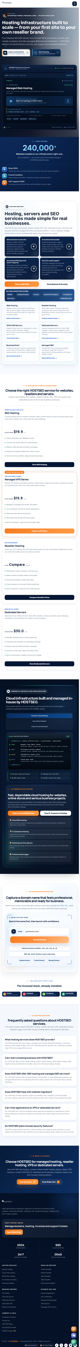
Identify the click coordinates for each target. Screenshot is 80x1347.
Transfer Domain (39, 960)
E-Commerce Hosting (9, 1279)
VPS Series (6, 1293)
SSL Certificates (46, 1297)
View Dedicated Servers (39, 664)
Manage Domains (54, 960)
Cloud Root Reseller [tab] (39, 721)
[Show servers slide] (8, 127)
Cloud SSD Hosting (8, 1273)
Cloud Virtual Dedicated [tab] (39, 726)
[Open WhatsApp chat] (73, 1342)
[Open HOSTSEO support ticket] (73, 1329)
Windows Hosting (8, 1283)
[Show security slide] (10, 127)
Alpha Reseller (46, 1276)
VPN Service (45, 1303)
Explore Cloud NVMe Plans (23, 813)
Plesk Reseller (45, 1279)
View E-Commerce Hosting (55, 813)
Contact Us (6, 1320)
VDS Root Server (8, 1297)
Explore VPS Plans (39, 531)
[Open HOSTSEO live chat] (73, 1335)
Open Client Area (14, 1232)
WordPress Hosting (8, 1276)
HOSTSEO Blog (7, 1324)
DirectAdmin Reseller (48, 1283)
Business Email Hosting (48, 1300)
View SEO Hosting (39, 465)
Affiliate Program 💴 (9, 1331)
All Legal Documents (9, 1327)
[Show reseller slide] (6, 127)
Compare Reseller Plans (39, 597)
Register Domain (24, 960)
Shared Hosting (7, 1269)
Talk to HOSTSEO (22, 284)
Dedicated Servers (8, 1300)
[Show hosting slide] (4, 127)
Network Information (9, 1307)
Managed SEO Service (48, 1307)
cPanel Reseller (46, 1269)
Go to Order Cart (49, 1182)
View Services (25, 1182)
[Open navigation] (74, 3)
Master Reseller (46, 1273)
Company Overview (9, 1317)
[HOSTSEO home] (12, 3)
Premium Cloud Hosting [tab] (39, 716)
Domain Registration (48, 1293)
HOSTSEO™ (14, 1341)
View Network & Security (57, 284)
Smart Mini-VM (7, 1303)
